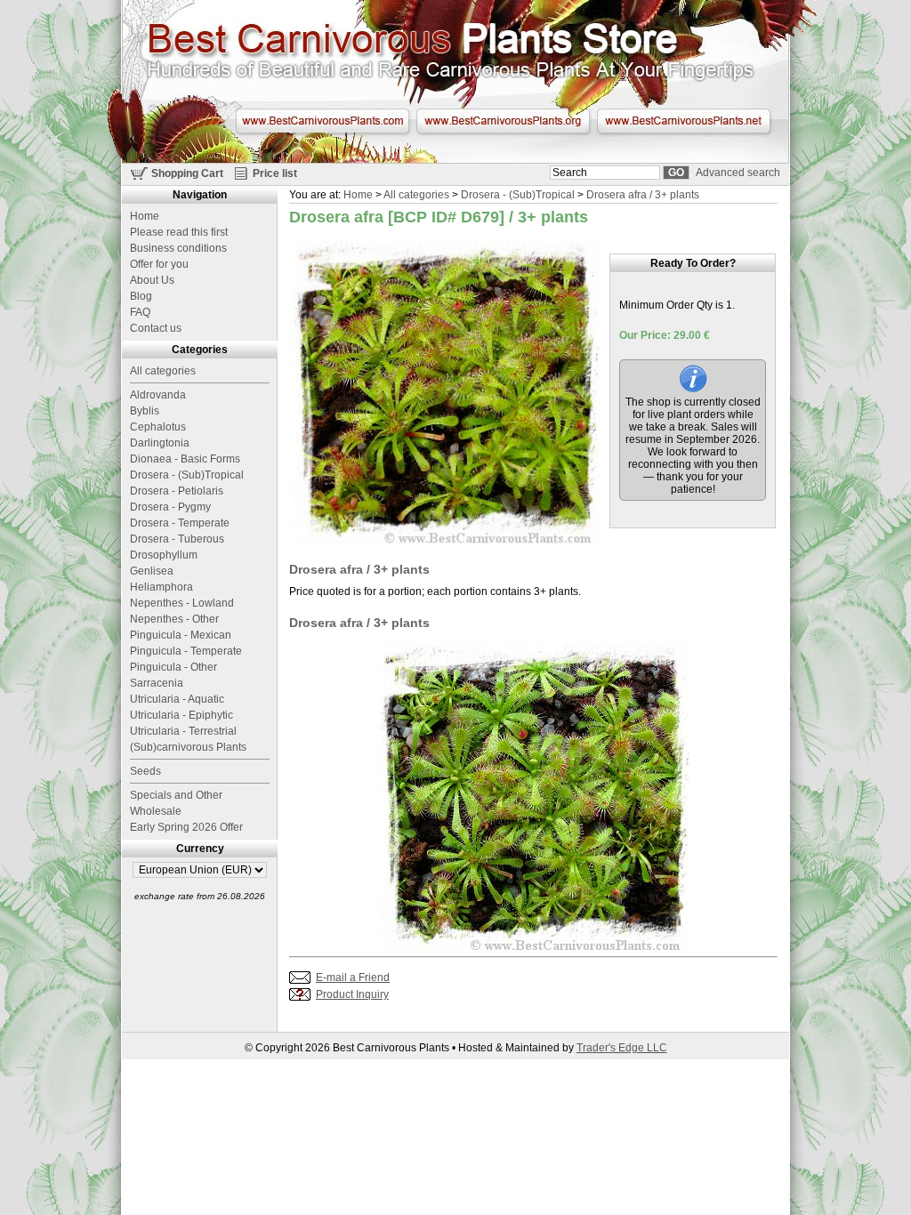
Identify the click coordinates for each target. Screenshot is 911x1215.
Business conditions (178, 248)
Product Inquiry (352, 994)
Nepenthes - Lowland (182, 603)
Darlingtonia (159, 443)
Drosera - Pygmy (170, 507)
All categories (416, 195)
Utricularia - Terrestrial (183, 731)
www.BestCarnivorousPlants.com (322, 121)
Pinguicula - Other (173, 667)
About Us (152, 280)
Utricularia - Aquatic (177, 699)
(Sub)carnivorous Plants (188, 747)
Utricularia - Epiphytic (181, 715)
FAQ (140, 312)
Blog (141, 296)
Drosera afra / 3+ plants (642, 195)
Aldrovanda (158, 395)
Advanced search (738, 172)
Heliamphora (161, 587)
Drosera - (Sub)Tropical (518, 195)
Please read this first (179, 232)
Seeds (145, 771)
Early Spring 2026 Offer (186, 827)
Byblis (144, 411)
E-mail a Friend (353, 977)
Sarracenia (156, 683)
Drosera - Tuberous (177, 539)
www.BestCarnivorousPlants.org (503, 121)
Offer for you (159, 264)
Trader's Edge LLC (621, 1048)
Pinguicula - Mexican (180, 635)
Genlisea (151, 571)
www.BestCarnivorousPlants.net (683, 121)
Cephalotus (158, 427)
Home (358, 195)
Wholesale (155, 811)
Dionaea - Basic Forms (185, 459)
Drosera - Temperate (180, 523)
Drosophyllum (164, 555)
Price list (275, 173)
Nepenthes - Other (174, 619)
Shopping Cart (187, 173)
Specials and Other (176, 795)
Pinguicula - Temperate (186, 651)
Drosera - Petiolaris (176, 491)
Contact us (155, 328)
